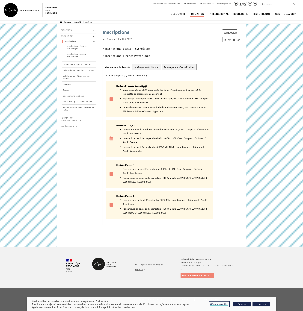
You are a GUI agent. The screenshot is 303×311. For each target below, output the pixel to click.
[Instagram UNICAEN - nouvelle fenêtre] (245, 4)
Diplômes (66, 30)
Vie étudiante (69, 126)
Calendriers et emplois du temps (78, 70)
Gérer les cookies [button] (219, 303)
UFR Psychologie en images (149, 264)
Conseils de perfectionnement (77, 101)
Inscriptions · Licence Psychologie (127, 55)
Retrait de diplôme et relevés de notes (78, 108)
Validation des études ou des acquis (76, 77)
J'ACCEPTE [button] (242, 304)
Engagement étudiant (73, 96)
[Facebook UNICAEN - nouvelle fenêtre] (241, 4)
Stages (66, 90)
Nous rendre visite (195, 275)
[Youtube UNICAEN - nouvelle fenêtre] (255, 4)
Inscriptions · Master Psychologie (127, 48)
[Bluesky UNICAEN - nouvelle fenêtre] (236, 4)
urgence (139, 269)
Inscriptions (87, 22)
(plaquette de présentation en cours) (141, 93)
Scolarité (67, 36)
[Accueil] (61, 22)
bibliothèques (190, 3)
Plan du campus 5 (136, 75)
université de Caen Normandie (166, 3)
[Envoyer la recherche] (294, 4)
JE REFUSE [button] (261, 304)
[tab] (117, 67)
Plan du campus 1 (114, 75)
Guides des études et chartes (77, 64)
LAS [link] (144, 85)
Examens (67, 84)
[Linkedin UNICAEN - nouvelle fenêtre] (250, 4)
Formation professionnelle (71, 119)
